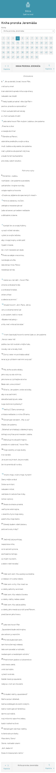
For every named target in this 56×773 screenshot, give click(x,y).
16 (22, 43)
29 (32, 48)
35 (8, 52)
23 (3, 48)
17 (27, 43)
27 (22, 48)
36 (13, 52)
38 (22, 52)
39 (27, 52)
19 (37, 43)
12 (3, 43)
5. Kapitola (48, 67)
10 (46, 38)
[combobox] (28, 31)
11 (51, 38)
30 (37, 48)
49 (22, 57)
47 (13, 57)
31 (41, 48)
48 (18, 57)
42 (41, 52)
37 (18, 52)
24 (8, 48)
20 (41, 43)
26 (18, 48)
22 (51, 43)
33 (51, 48)
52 (37, 57)
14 (13, 43)
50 (27, 57)
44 (51, 52)
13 (8, 43)
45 (3, 57)
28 (27, 48)
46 (8, 57)
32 (46, 48)
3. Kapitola (7, 67)
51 (32, 57)
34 (3, 52)
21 (46, 43)
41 (37, 52)
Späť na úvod (28, 14)
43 (46, 52)
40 (32, 52)
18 (32, 43)
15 (18, 43)
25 (13, 48)
